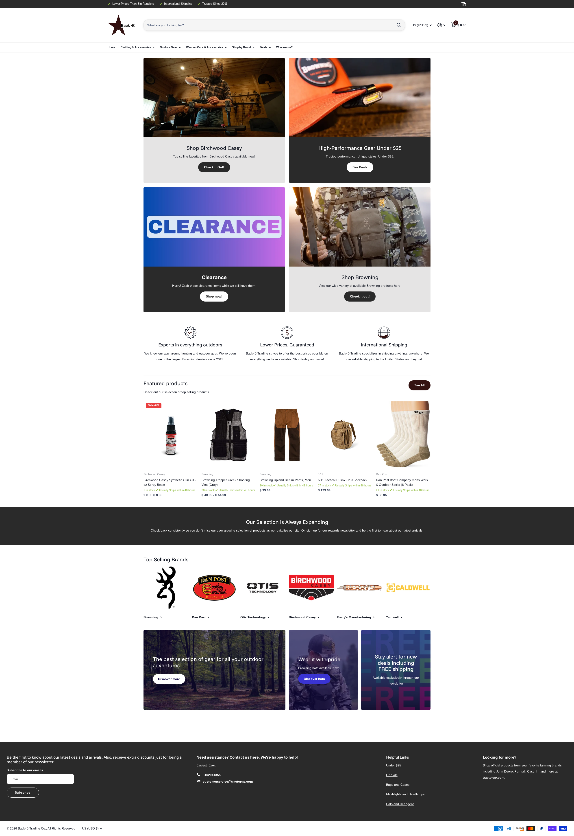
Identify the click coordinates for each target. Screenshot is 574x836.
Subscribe (23, 792)
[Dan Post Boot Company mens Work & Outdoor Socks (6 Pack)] (403, 435)
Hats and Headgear (400, 804)
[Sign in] (441, 25)
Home (111, 47)
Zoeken (399, 25)
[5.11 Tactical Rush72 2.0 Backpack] (345, 435)
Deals (263, 47)
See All (419, 385)
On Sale (392, 775)
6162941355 (212, 775)
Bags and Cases (397, 784)
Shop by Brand (241, 47)
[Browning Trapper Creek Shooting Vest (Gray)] (229, 435)
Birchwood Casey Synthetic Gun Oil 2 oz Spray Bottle (170, 482)
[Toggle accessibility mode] (463, 4)
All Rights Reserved (61, 828)
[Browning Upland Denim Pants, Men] (287, 435)
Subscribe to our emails (25, 770)
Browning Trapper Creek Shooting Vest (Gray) (226, 482)
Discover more (169, 679)
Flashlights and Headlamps (405, 794)
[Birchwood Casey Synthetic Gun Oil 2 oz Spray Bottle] (171, 435)
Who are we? (284, 47)
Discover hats (314, 679)
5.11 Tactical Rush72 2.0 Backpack (342, 480)
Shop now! (214, 296)
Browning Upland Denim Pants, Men (285, 480)
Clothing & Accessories (136, 47)
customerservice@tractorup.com (228, 781)
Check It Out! (214, 167)
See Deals (359, 167)
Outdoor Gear (168, 47)
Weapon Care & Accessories (204, 47)
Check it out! (360, 296)
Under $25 (393, 765)
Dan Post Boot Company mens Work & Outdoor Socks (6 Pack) (402, 482)
